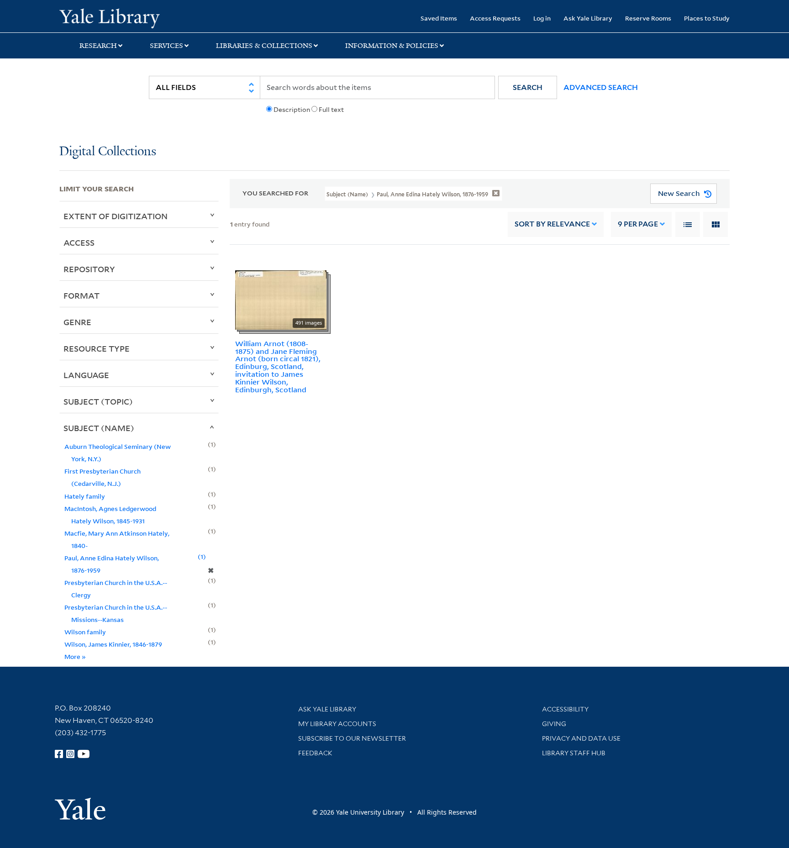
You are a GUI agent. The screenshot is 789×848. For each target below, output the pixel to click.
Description (292, 109)
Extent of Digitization (115, 216)
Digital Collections (107, 152)
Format (81, 295)
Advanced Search (600, 87)
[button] (527, 87)
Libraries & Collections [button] (264, 45)
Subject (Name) (98, 427)
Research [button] (98, 45)
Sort (552, 224)
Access (79, 242)
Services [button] (166, 45)
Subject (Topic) (98, 401)
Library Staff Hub (573, 753)
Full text (331, 109)
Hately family (84, 496)
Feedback (315, 753)
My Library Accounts (337, 723)
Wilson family (85, 631)
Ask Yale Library (587, 18)
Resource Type (96, 348)
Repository (89, 268)
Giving (554, 723)
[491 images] (280, 299)
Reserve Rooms (648, 18)
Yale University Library (109, 17)
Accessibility (565, 709)
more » (75, 656)
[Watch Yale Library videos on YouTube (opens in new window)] (83, 754)
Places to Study (707, 18)
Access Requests (495, 18)
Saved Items (439, 18)
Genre (77, 321)
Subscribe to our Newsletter (352, 738)
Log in (542, 18)
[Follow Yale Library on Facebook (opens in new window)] (59, 754)
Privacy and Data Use (581, 738)
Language (86, 374)
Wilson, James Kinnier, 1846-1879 (113, 644)
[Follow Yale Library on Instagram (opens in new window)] (70, 754)
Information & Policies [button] (391, 45)
